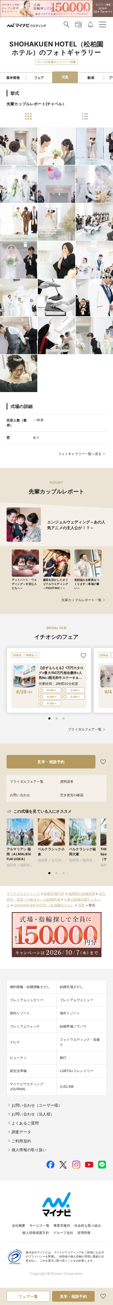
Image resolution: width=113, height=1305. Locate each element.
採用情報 (84, 1233)
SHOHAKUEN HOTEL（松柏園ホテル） (44, 905)
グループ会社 (63, 1233)
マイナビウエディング (23, 894)
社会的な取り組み (87, 1225)
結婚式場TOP (54, 894)
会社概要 (19, 1225)
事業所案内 (61, 1225)
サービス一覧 (39, 1225)
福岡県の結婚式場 (81, 894)
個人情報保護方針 (35, 1233)
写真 (81, 905)
